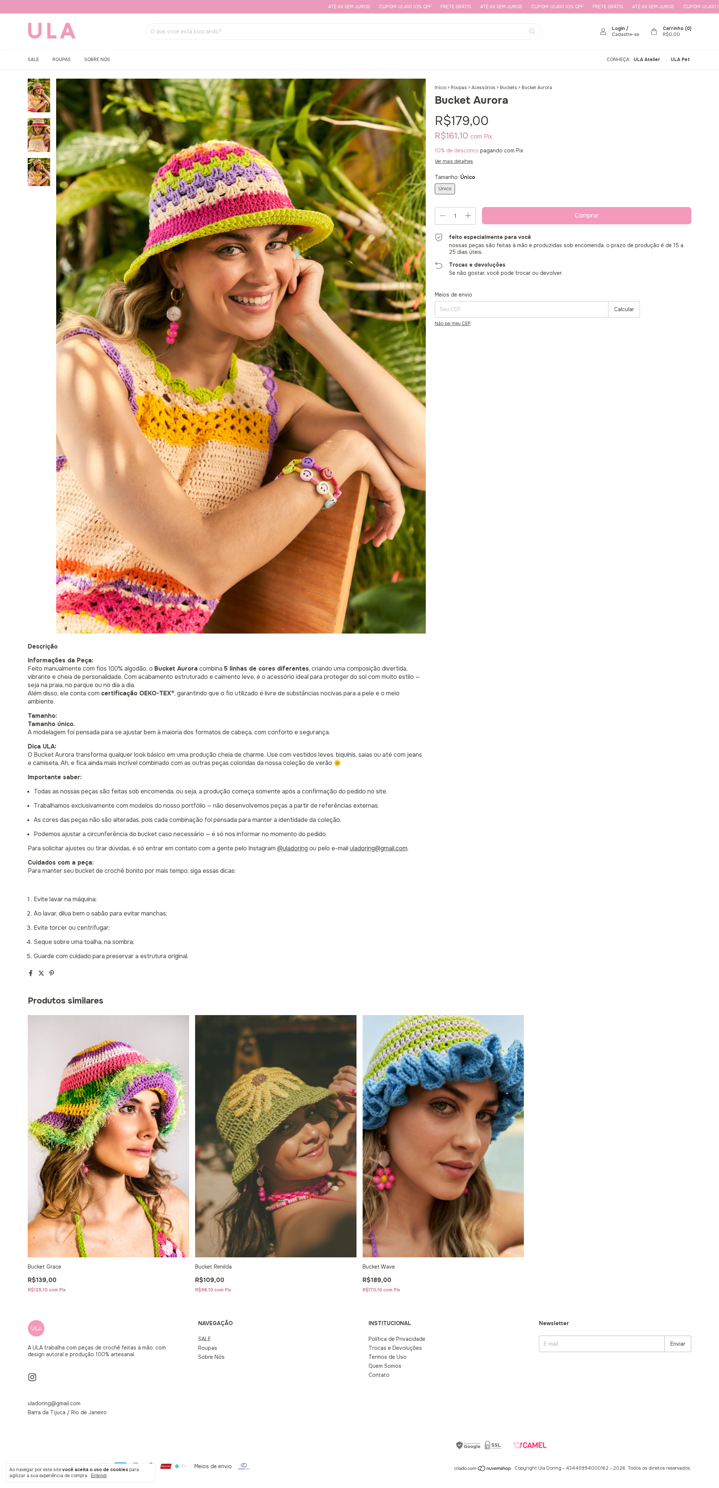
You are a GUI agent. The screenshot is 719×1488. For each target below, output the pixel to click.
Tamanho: (455, 177)
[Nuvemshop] (483, 1470)
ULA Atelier (647, 60)
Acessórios (483, 88)
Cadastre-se (625, 34)
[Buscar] (532, 31)
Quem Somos (384, 1366)
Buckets (508, 88)
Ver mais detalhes (454, 161)
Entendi (99, 1475)
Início (440, 88)
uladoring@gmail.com (54, 1403)
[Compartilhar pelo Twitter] (42, 973)
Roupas (61, 60)
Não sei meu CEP (453, 324)
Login (618, 28)
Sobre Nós (97, 60)
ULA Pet (680, 60)
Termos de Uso (387, 1357)
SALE (33, 60)
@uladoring (292, 848)
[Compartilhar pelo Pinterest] (52, 973)
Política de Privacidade (396, 1339)
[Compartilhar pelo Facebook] (31, 973)
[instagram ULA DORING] (32, 1377)
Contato (378, 1375)
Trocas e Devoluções (395, 1348)
